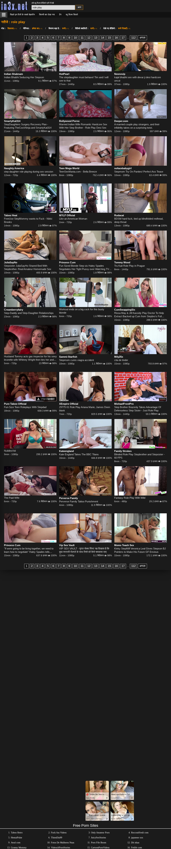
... (128, 37)
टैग (60, 14)
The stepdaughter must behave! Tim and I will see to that (83, 79)
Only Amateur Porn (100, 832)
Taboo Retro (17, 832)
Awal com (15, 842)
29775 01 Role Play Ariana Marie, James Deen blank (84, 409)
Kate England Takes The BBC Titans (79, 454)
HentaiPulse (16, 837)
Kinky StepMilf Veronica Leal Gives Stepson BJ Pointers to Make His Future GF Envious (140, 550)
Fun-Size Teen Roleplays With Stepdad (25, 407)
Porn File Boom (98, 842)
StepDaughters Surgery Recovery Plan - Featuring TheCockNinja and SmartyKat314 (27, 126)
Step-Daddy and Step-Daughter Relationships (29, 313)
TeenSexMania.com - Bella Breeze (78, 171)
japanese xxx (137, 837)
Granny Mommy (19, 847)
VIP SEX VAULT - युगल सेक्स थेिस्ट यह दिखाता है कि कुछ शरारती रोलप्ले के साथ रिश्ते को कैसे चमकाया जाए (84, 550)
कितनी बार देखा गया (47, 14)
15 (109, 37)
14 (102, 37)
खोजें (79, 7)
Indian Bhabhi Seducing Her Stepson (24, 77)
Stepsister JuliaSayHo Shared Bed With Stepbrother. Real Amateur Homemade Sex (27, 267)
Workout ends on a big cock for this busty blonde (81, 311)
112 (133, 37)
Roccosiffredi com (139, 832)
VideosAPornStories (60, 847)
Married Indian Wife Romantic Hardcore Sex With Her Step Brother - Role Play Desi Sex (83, 126)
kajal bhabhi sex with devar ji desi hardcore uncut (137, 79)
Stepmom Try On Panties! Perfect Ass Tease (138, 171)
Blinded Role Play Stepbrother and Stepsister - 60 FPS (139, 456)
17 (123, 37)
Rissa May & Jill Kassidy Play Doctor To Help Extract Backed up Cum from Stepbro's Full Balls (139, 315)
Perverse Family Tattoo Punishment (78, 501)
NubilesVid (10, 450)
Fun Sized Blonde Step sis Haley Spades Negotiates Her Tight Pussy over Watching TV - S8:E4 (85, 267)
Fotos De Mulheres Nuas (62, 842)
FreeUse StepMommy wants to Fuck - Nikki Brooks (28, 220)
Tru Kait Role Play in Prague (129, 265)
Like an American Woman (73, 218)
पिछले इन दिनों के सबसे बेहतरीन (22, 14)
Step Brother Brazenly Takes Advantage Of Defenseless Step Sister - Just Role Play (137, 409)
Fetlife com (136, 847)
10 (75, 37)
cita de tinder (121, 360)
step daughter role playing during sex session (28, 171)
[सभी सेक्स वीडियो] (3, 15)
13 (95, 37)
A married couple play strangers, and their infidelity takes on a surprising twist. (136, 126)
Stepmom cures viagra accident (76, 360)
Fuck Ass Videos (58, 832)
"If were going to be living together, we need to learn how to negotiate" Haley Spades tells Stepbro (28, 550)
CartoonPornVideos (100, 847)
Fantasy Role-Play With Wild (129, 497)
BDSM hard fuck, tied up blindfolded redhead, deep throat (138, 220)
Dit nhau (135, 842)
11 (82, 37)
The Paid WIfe (11, 497)
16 (116, 37)
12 (88, 37)
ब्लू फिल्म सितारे (72, 14)
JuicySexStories (98, 837)
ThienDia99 (56, 837)
